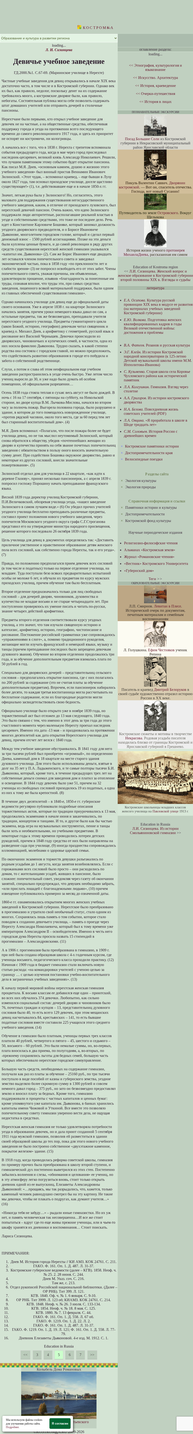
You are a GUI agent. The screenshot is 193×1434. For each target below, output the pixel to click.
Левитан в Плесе (167, 606)
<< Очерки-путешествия (155, 94)
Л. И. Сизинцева (58, 50)
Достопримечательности (145, 514)
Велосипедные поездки (144, 459)
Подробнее (12, 1427)
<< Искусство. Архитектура (155, 78)
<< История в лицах (155, 102)
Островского (167, 213)
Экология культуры (140, 481)
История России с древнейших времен (150, 433)
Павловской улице (165, 811)
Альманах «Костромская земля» (149, 550)
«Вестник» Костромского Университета (156, 564)
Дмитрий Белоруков (170, 690)
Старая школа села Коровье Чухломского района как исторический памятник (157, 376)
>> (92, 1355)
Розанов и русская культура (157, 345)
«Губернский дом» (139, 571)
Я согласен (60, 1423)
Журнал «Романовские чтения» (149, 557)
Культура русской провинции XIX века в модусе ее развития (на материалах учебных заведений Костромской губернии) (158, 306)
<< (25, 1355)
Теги (152, 579)
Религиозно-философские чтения (150, 543)
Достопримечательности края (149, 453)
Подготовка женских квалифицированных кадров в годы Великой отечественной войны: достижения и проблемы (153, 326)
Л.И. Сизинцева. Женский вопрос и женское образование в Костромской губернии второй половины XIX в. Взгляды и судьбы (155, 275)
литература (155, 288)
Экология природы (140, 487)
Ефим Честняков (161, 650)
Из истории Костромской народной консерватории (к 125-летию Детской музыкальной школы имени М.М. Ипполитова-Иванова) (158, 358)
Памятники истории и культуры (151, 507)
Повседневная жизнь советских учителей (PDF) (151, 411)
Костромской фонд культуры (148, 521)
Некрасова (133, 738)
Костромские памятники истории (152, 446)
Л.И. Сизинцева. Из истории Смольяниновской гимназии (154, 831)
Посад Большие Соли (142, 139)
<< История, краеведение (155, 86)
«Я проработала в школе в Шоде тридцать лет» (155, 422)
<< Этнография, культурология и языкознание (155, 67)
